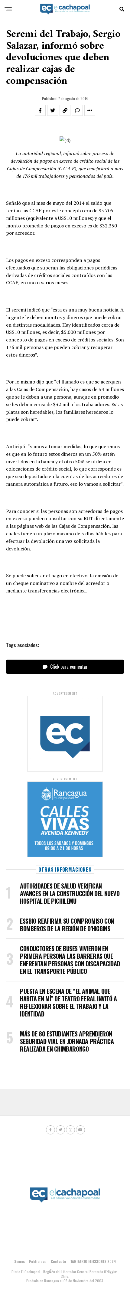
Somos (19, 1261)
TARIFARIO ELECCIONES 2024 (93, 1261)
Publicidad (38, 1261)
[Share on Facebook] (40, 110)
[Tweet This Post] (52, 110)
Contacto (58, 1261)
